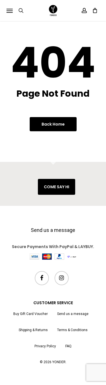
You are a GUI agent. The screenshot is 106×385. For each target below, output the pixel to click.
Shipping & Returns (33, 330)
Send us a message (53, 230)
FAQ (68, 346)
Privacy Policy (45, 346)
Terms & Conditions (72, 330)
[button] (10, 10)
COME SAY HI (56, 187)
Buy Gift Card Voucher (30, 314)
